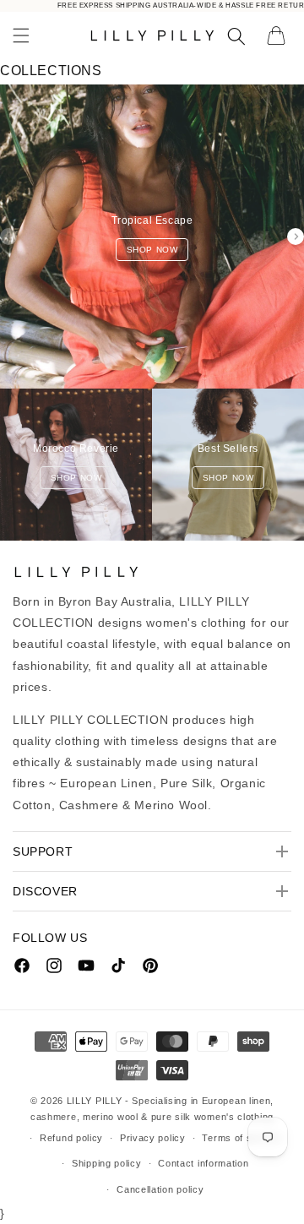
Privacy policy (153, 1138)
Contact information (203, 1163)
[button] (21, 35)
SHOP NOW (152, 249)
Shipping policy (107, 1163)
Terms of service (241, 1138)
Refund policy (71, 1138)
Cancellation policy (160, 1189)
